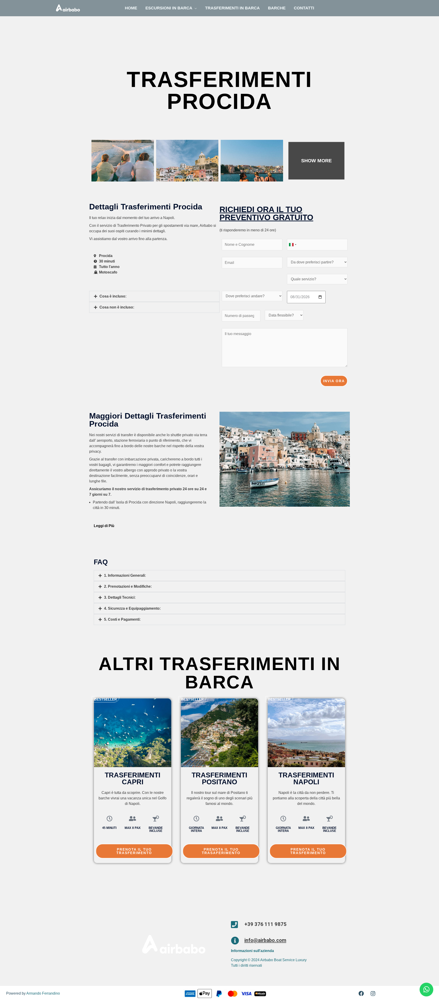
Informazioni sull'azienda (252, 951)
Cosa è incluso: (112, 296)
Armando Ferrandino (43, 993)
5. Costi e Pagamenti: (122, 619)
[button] (154, 296)
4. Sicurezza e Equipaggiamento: (132, 608)
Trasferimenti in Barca (232, 8)
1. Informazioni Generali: (125, 575)
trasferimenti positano (219, 778)
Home (131, 8)
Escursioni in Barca (168, 8)
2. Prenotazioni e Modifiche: (128, 586)
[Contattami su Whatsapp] (426, 989)
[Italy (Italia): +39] (292, 244)
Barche (277, 8)
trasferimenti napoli (306, 778)
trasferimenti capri (132, 778)
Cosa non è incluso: (116, 307)
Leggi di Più (104, 526)
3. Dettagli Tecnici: (120, 597)
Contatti (304, 8)
